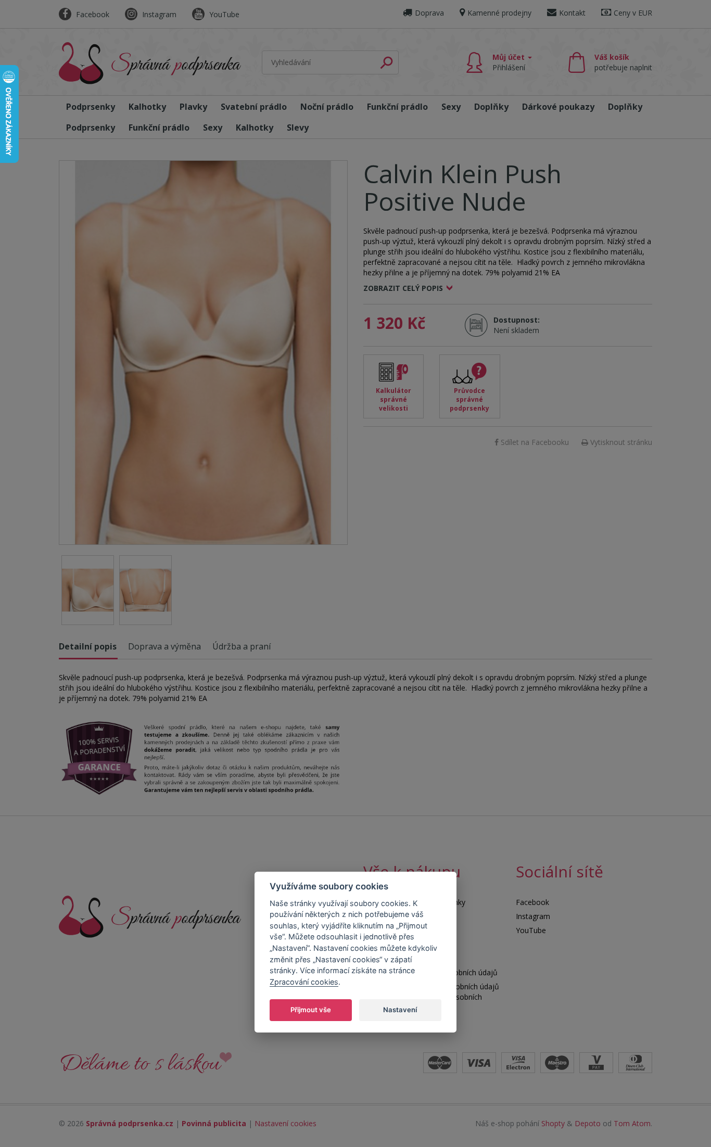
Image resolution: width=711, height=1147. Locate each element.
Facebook (91, 14)
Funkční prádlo (397, 106)
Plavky (193, 106)
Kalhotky (147, 106)
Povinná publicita (214, 1123)
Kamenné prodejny (499, 13)
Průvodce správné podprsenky (469, 399)
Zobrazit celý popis (403, 288)
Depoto (588, 1123)
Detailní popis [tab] (88, 646)
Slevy (298, 127)
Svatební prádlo (254, 106)
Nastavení (400, 1009)
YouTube (223, 14)
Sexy (451, 106)
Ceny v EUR (633, 13)
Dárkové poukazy (558, 106)
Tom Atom (632, 1123)
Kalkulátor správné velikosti (393, 399)
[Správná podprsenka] (150, 916)
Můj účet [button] (509, 62)
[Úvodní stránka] (150, 63)
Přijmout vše (310, 1009)
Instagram (158, 14)
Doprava (429, 13)
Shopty (553, 1123)
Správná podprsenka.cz (129, 1123)
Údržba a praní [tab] (241, 646)
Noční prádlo (326, 106)
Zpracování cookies (304, 981)
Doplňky (491, 106)
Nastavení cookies (285, 1123)
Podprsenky (90, 106)
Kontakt (572, 13)
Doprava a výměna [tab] (164, 646)
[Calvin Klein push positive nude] (203, 352)
